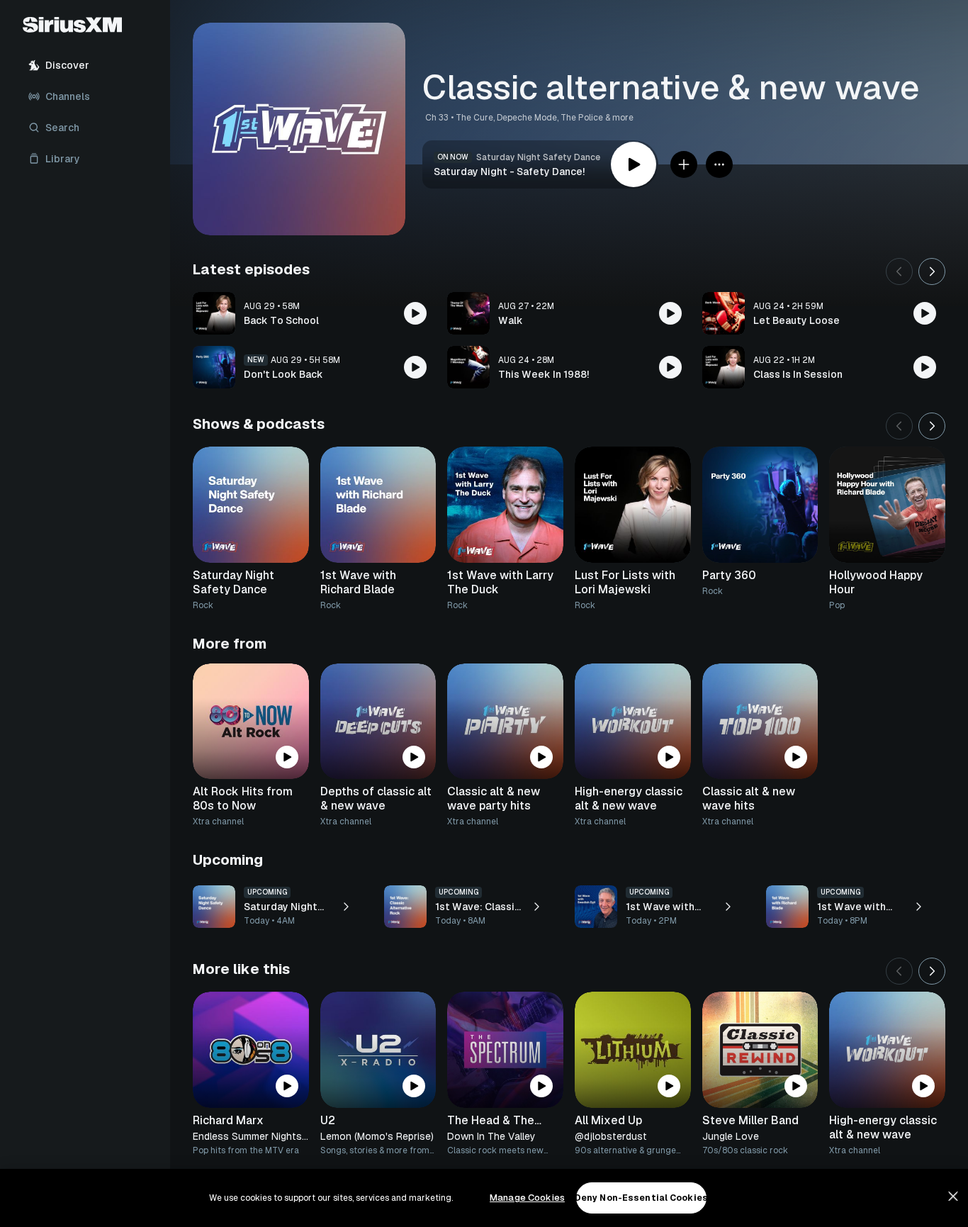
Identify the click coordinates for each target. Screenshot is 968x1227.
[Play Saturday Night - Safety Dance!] (633, 164)
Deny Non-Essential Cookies (641, 1198)
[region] (484, 1198)
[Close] (953, 1196)
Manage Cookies (527, 1198)
